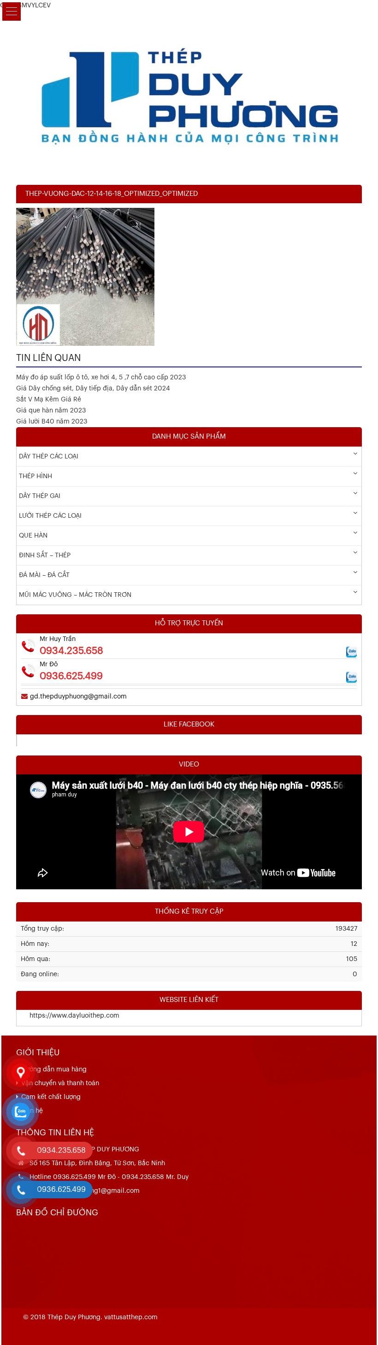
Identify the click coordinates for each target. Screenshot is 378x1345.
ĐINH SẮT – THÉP (45, 555)
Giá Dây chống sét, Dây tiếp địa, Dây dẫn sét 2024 (93, 388)
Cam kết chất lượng (51, 1097)
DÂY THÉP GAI (39, 496)
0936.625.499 (71, 676)
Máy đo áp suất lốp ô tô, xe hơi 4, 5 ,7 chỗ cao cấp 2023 (101, 377)
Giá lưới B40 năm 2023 (51, 421)
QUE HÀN (33, 535)
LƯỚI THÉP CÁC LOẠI (50, 516)
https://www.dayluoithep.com (68, 1016)
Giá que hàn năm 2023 (51, 410)
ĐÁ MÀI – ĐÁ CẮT (44, 575)
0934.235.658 (71, 651)
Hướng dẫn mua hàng (54, 1069)
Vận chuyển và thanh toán (60, 1083)
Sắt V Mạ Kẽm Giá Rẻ (48, 399)
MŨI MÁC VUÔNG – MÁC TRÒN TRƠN (75, 595)
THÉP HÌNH (35, 476)
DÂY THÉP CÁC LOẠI (48, 456)
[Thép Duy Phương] (189, 93)
